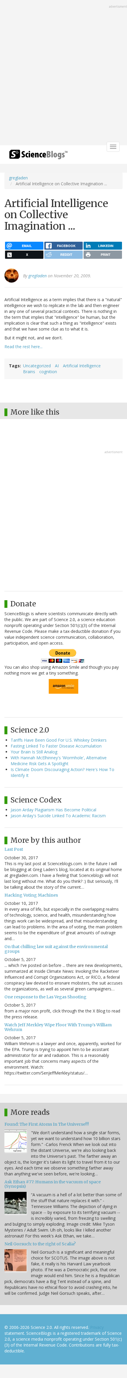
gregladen (18, 178)
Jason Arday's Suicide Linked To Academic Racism (58, 815)
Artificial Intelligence (82, 365)
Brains (29, 371)
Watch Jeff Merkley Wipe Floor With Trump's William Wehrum (58, 1027)
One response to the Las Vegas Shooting (45, 997)
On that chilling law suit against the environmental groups (56, 949)
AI (57, 365)
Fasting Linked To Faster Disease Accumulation (56, 746)
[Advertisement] (63, 73)
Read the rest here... (23, 346)
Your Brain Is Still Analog (34, 752)
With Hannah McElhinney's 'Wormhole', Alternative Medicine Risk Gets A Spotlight (59, 760)
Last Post (13, 849)
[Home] (38, 156)
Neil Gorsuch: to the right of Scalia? (40, 1244)
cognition (48, 371)
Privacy (97, 1327)
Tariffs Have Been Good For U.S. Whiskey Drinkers (59, 740)
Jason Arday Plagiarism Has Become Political (53, 810)
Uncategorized (37, 365)
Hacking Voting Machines (31, 895)
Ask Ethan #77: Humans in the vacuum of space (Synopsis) (52, 1184)
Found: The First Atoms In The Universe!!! (46, 1124)
